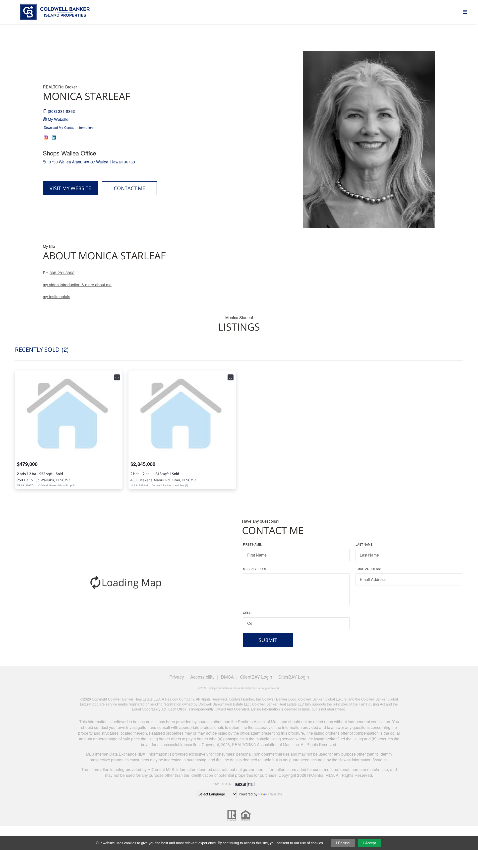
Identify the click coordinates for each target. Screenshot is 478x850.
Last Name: (364, 544)
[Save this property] (117, 377)
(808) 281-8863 (61, 111)
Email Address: (368, 569)
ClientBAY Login (256, 676)
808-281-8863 (62, 273)
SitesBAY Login (293, 676)
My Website (58, 119)
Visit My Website (70, 188)
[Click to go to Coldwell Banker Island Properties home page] (55, 11)
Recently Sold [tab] (42, 349)
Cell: (247, 612)
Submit (268, 640)
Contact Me (129, 188)
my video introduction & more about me (77, 284)
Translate (275, 793)
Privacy (176, 676)
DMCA (227, 676)
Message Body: (255, 569)
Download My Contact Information (68, 127)
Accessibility (202, 676)
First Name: (252, 544)
